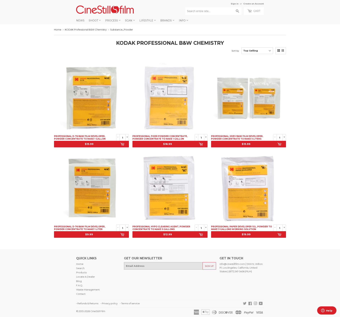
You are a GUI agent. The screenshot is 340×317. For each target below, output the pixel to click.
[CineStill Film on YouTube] (261, 303)
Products (81, 272)
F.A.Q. (79, 285)
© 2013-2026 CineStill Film (90, 311)
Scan (129, 20)
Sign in (235, 3)
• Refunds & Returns (87, 303)
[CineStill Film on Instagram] (255, 303)
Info (182, 20)
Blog (79, 281)
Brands (166, 20)
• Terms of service (130, 303)
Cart (256, 11)
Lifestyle (146, 20)
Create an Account (253, 3)
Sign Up (209, 266)
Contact (81, 293)
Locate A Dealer (85, 276)
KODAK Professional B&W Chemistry (86, 29)
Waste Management (88, 289)
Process (112, 20)
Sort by (235, 50)
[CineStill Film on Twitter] (244, 303)
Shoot (94, 20)
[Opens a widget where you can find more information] (326, 310)
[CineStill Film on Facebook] (250, 303)
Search (80, 268)
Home (57, 29)
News (80, 20)
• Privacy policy (109, 303)
